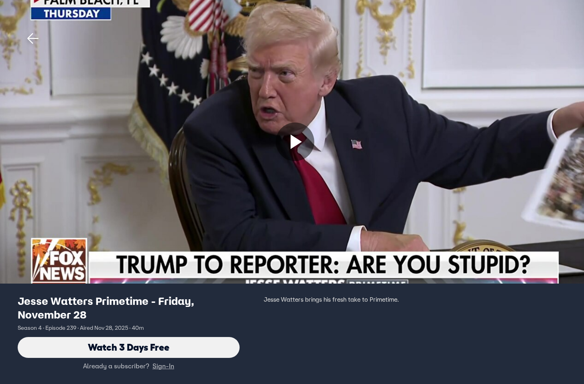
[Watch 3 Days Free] (295, 142)
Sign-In (163, 366)
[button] (32, 38)
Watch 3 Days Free (128, 347)
